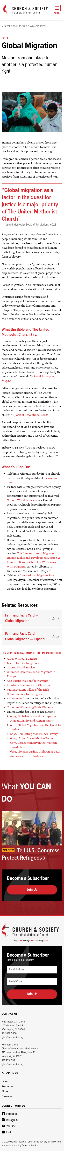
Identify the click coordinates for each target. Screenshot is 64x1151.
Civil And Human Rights (13, 25)
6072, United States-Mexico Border (32, 738)
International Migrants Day (37, 575)
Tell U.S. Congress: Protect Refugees (31, 854)
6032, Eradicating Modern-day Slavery (34, 734)
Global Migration (37, 25)
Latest (5, 1082)
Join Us (32, 889)
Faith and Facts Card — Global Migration (32, 618)
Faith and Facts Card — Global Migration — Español (32, 636)
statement (15, 698)
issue (5, 38)
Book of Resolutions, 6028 (31, 415)
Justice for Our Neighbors (23, 663)
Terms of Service (30, 1145)
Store (5, 1091)
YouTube (11, 1126)
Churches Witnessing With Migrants (30, 707)
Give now (7, 1096)
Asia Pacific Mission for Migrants (27, 681)
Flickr (9, 1132)
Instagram (12, 1120)
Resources (7, 1087)
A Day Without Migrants (22, 659)
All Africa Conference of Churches (28, 685)
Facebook (12, 1114)
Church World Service (21, 500)
